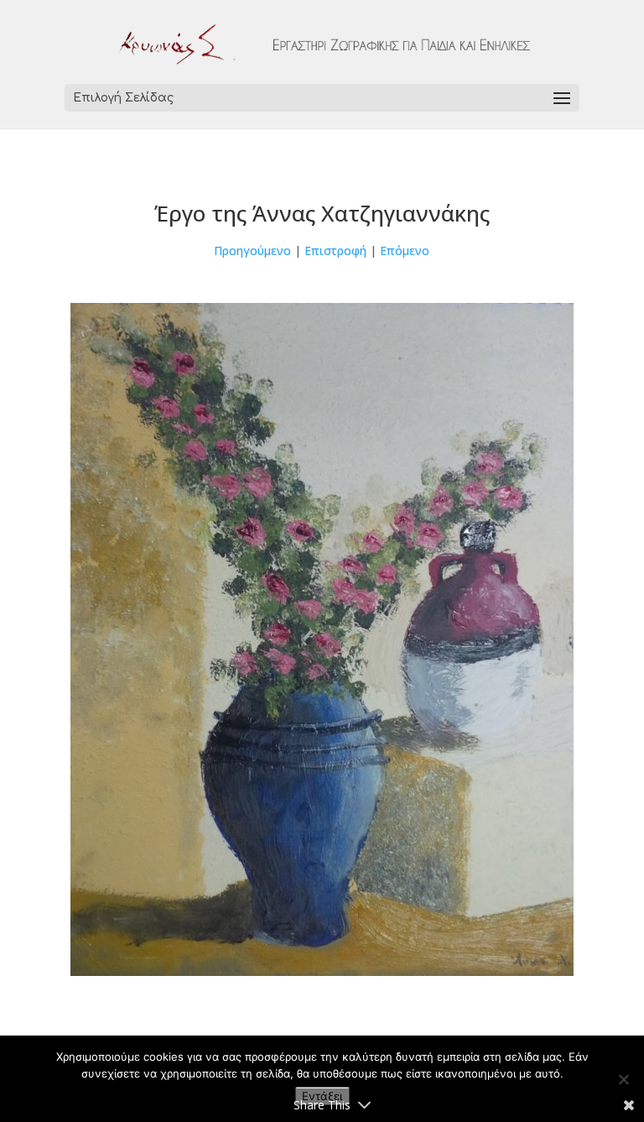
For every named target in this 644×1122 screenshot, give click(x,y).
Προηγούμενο (252, 250)
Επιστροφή (335, 250)
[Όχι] (623, 1079)
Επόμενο (404, 250)
